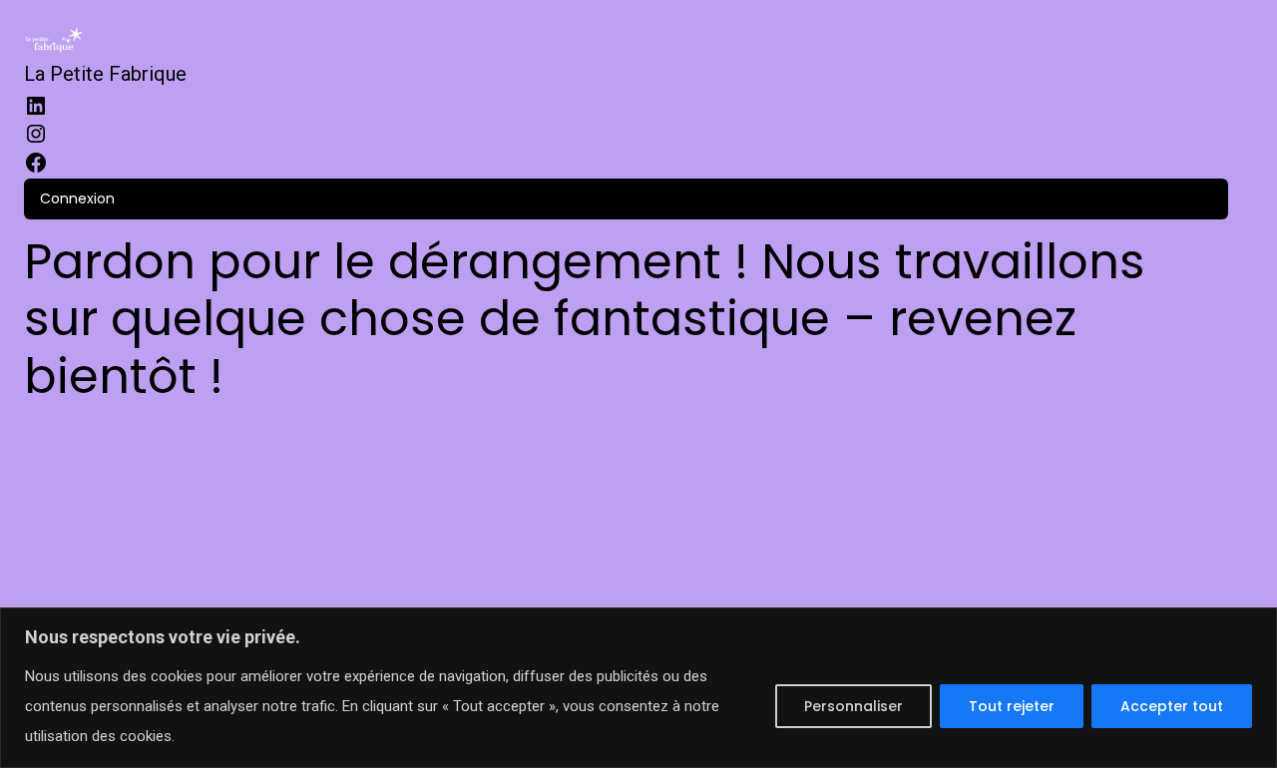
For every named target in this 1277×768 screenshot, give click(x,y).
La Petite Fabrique (105, 74)
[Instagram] (36, 136)
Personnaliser (853, 706)
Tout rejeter (1012, 706)
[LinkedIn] (36, 108)
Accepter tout (1171, 706)
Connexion (77, 199)
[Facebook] (36, 165)
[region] (638, 687)
